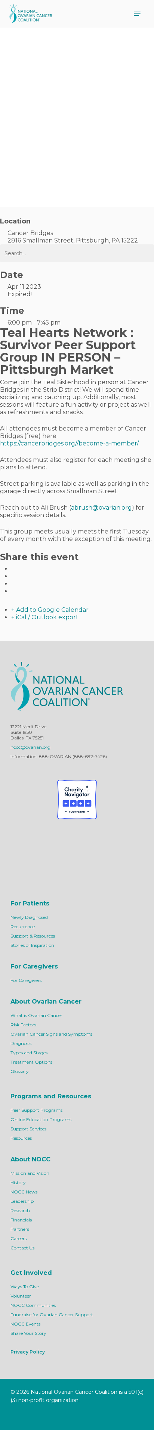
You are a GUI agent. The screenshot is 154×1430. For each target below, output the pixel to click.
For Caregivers (25, 980)
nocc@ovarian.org (30, 747)
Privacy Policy (27, 1352)
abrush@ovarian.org (101, 507)
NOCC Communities (33, 1305)
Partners (19, 1229)
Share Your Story (28, 1333)
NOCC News (23, 1192)
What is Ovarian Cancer (36, 1015)
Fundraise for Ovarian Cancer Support (51, 1314)
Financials (21, 1220)
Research (20, 1210)
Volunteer (20, 1296)
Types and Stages (28, 1052)
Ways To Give (24, 1286)
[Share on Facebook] (13, 568)
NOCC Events (25, 1324)
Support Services (28, 1129)
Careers (18, 1238)
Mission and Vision (29, 1173)
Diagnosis (20, 1043)
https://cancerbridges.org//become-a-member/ (69, 443)
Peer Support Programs (36, 1110)
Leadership (22, 1201)
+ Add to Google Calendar (50, 609)
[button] (137, 14)
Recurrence (22, 926)
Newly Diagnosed (29, 917)
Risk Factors (23, 1024)
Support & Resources (32, 936)
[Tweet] (13, 576)
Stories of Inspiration (32, 945)
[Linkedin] (13, 583)
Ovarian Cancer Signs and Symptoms (51, 1034)
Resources (21, 1138)
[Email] (13, 591)
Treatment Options (31, 1062)
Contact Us (22, 1248)
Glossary (19, 1071)
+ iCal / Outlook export (44, 617)
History (18, 1182)
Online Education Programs (40, 1119)
